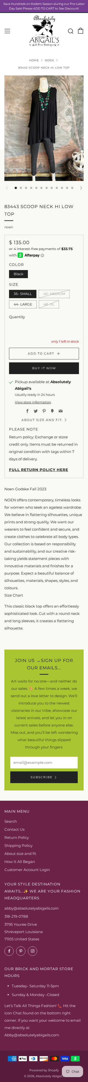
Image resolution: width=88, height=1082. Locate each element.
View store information (33, 402)
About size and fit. (42, 420)
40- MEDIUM (54, 294)
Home (34, 60)
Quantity (17, 317)
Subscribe (42, 777)
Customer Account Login (27, 869)
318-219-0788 (16, 916)
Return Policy (16, 837)
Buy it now (44, 368)
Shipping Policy (18, 845)
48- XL (49, 304)
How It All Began (19, 861)
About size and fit (20, 853)
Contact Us (14, 829)
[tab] (16, 188)
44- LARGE (23, 304)
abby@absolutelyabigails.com (31, 908)
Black (18, 274)
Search (10, 821)
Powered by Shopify (44, 1070)
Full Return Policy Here (38, 469)
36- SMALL (23, 294)
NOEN (49, 60)
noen (8, 227)
